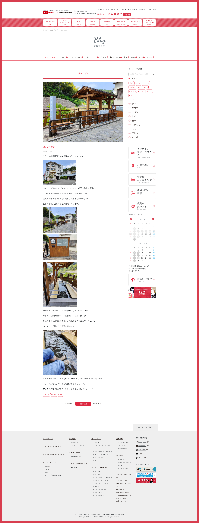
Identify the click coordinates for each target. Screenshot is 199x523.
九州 (141, 57)
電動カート (48, 472)
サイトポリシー (122, 480)
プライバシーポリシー (123, 475)
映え (131, 83)
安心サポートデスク (100, 489)
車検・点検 (97, 471)
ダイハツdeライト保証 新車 (102, 452)
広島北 (103, 57)
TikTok (141, 457)
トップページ (48, 439)
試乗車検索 (74, 456)
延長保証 (96, 486)
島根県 (54, 395)
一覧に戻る (83, 404)
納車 (134, 120)
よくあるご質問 (123, 468)
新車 (134, 103)
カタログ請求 (110, 9)
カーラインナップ (49, 462)
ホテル (47, 395)
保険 (94, 461)
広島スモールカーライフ (52, 446)
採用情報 (142, 9)
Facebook (142, 446)
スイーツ (146, 83)
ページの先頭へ (146, 427)
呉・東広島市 (75, 57)
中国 (125, 57)
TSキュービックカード (100, 455)
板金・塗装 (97, 474)
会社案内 (101, 9)
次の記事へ (96, 403)
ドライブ (133, 91)
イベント (136, 112)
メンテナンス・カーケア (101, 480)
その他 (149, 57)
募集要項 (121, 459)
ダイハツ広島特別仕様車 (53, 475)
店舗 (134, 128)
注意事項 (74, 467)
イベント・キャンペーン (53, 454)
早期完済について (124, 495)
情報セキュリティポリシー (123, 484)
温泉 (61, 395)
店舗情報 (72, 439)
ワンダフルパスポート (100, 483)
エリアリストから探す (78, 446)
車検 (134, 116)
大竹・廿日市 (91, 57)
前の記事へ (69, 403)
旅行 (131, 95)
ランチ (150, 91)
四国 (133, 57)
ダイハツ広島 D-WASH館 (78, 463)
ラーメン (142, 91)
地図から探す (75, 443)
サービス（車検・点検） (100, 467)
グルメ (135, 133)
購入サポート (96, 439)
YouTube (142, 450)
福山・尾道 (115, 57)
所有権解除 (120, 489)
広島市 (63, 57)
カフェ (138, 83)
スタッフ (136, 124)
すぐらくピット (98, 492)
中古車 (135, 107)
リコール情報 (151, 9)
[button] (131, 219)
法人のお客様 (121, 9)
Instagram (142, 442)
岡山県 (146, 87)
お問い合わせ (132, 9)
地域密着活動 (122, 449)
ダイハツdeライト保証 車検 (102, 477)
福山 (139, 87)
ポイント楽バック (99, 458)
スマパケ (96, 443)
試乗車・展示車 (74, 452)
